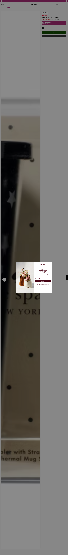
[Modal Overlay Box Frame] (34, 277)
